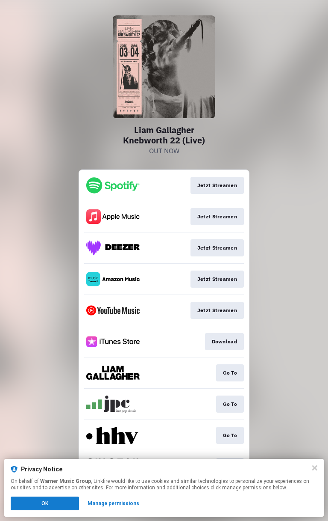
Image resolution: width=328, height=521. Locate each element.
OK (44, 503)
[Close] (315, 468)
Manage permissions (113, 503)
